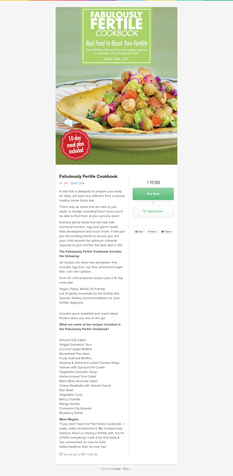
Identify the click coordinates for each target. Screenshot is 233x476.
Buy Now (153, 194)
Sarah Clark (77, 183)
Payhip (117, 468)
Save (140, 231)
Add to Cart (155, 211)
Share (153, 231)
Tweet (167, 231)
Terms (126, 468)
